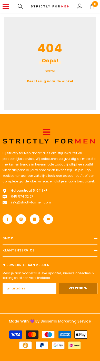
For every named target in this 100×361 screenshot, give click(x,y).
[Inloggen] (80, 6)
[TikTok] (34, 219)
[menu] (6, 6)
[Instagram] (21, 219)
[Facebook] (7, 219)
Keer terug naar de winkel (50, 81)
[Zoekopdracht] (20, 6)
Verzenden (78, 288)
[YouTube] (48, 219)
